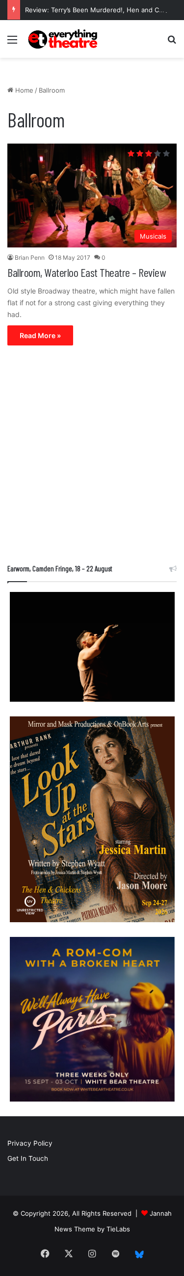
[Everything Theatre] (64, 39)
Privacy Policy (30, 1143)
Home (23, 90)
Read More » (40, 335)
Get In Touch (27, 1158)
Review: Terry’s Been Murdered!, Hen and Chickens (104, 10)
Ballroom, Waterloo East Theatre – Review (86, 272)
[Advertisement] (92, 457)
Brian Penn (30, 257)
